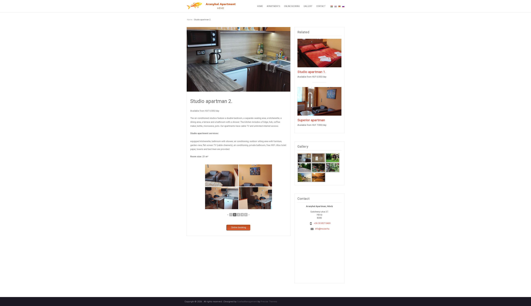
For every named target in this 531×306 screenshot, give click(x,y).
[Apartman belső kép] (221, 175)
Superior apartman (311, 120)
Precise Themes (269, 301)
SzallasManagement (247, 301)
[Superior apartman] (319, 101)
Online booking (292, 6)
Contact (321, 6)
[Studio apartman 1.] (319, 53)
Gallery (308, 6)
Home (260, 6)
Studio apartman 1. (311, 72)
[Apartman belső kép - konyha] (221, 198)
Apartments (273, 6)
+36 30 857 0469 (322, 223)
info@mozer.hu (322, 228)
